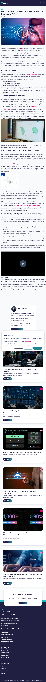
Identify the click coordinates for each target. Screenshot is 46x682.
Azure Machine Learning (22, 205)
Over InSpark (5, 663)
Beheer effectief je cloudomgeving (9, 642)
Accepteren (38, 348)
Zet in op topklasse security (7, 637)
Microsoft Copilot (5, 652)
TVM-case (8, 109)
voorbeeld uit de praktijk (8, 163)
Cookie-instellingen (18, 348)
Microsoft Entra (4, 653)
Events (2, 666)
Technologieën (5, 647)
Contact (3, 664)
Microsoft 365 (4, 648)
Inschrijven (22, 602)
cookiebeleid (28, 341)
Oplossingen (4, 632)
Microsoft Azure (4, 650)
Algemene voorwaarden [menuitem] (14, 680)
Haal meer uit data (5, 636)
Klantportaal (4, 668)
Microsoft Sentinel (5, 657)
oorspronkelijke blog (33, 74)
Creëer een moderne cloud (7, 634)
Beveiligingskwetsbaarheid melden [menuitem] (37, 680)
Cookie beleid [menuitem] (28, 680)
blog (22, 48)
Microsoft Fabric (5, 655)
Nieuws (3, 671)
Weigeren (28, 348)
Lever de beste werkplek (6, 639)
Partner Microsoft (5, 670)
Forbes (33, 106)
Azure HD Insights (32, 205)
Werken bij (3, 673)
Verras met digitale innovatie (7, 641)
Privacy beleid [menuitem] (22, 680)
